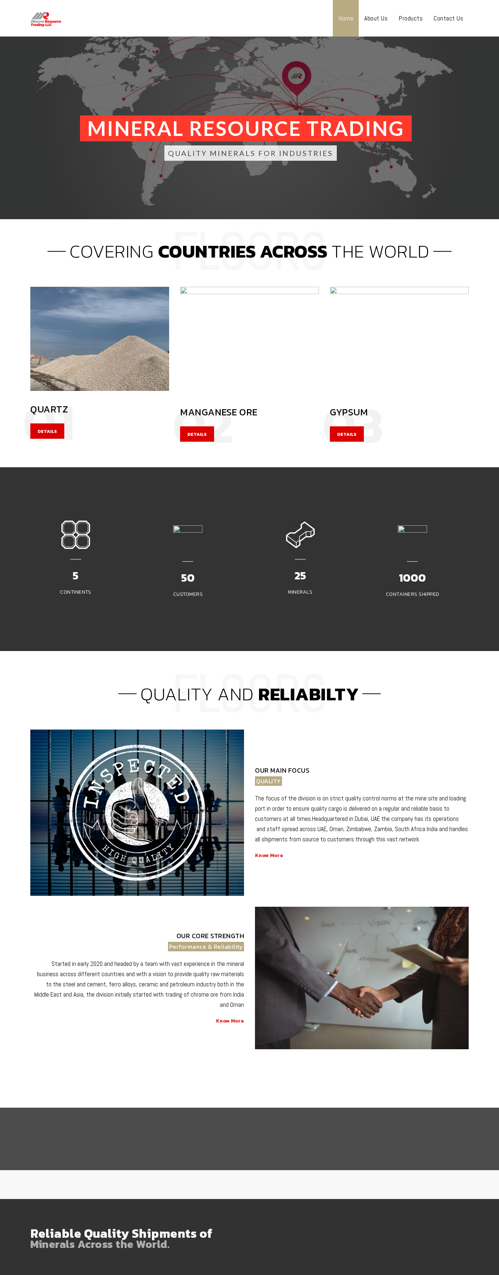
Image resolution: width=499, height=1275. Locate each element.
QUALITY (268, 781)
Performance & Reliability (206, 946)
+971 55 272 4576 (50, 1183)
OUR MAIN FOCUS (282, 770)
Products (411, 18)
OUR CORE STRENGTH (210, 936)
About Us (376, 18)
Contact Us (448, 18)
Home (345, 18)
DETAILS (47, 431)
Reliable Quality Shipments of (121, 1233)
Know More (269, 855)
